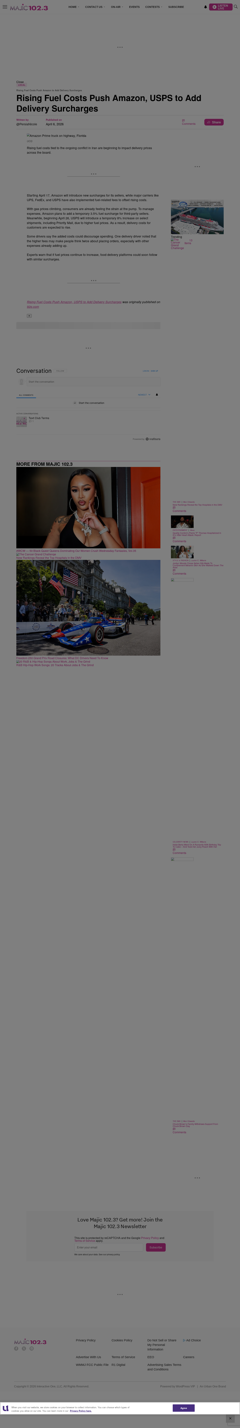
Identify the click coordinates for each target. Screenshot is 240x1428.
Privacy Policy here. (81, 1410)
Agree (183, 1408)
